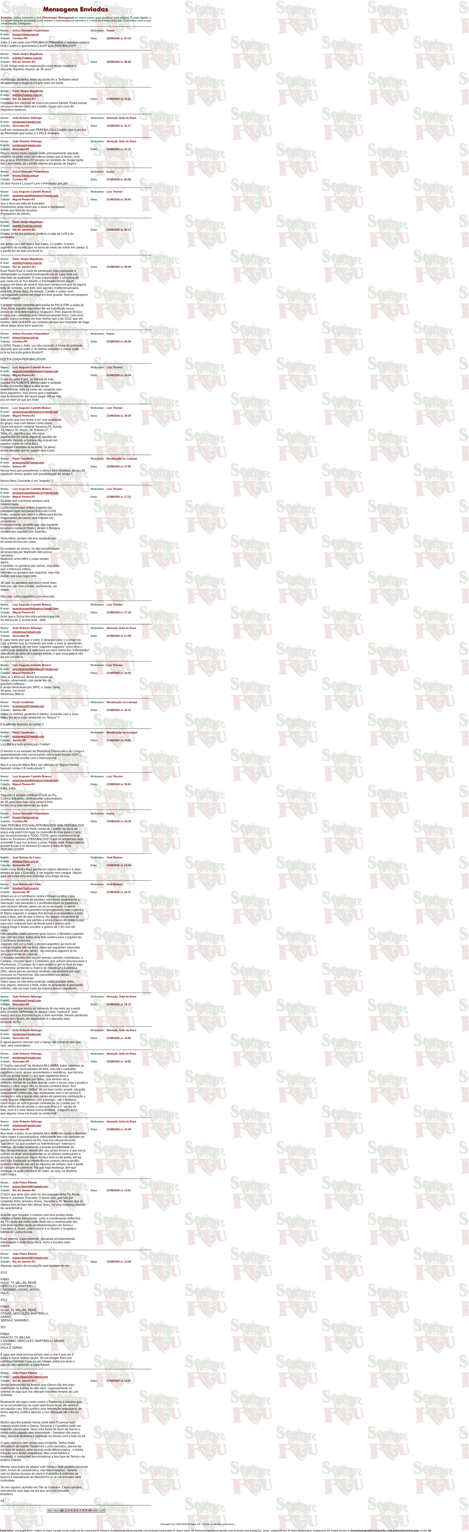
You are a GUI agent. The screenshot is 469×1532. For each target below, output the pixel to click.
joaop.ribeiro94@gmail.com (30, 1186)
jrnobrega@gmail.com (26, 121)
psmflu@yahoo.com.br (27, 57)
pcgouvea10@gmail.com (28, 462)
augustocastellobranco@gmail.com (35, 195)
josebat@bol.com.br (25, 861)
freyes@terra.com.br (25, 34)
